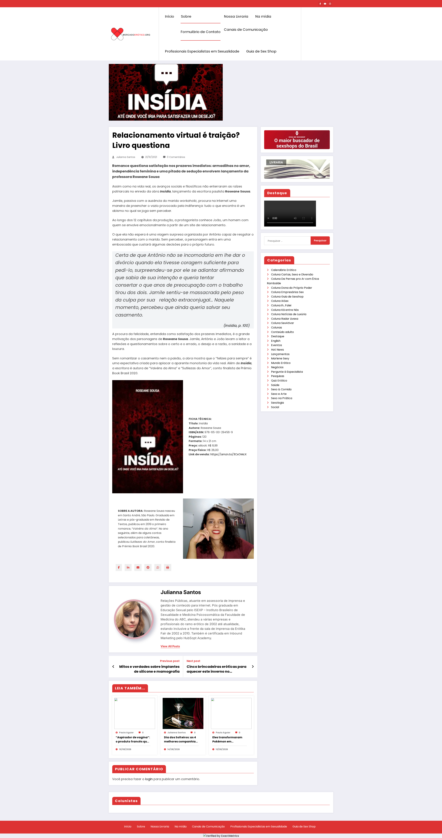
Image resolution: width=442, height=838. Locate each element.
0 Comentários (176, 157)
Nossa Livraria (236, 16)
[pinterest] (148, 567)
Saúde (275, 385)
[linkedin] (128, 567)
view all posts (170, 646)
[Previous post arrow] (113, 666)
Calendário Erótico (283, 270)
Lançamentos (280, 354)
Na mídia (263, 16)
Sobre (186, 16)
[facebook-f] (320, 4)
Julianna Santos (125, 157)
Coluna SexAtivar (282, 323)
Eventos (276, 345)
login (149, 779)
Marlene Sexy (280, 358)
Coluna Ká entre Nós (285, 310)
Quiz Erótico (279, 381)
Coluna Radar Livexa (284, 319)
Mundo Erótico (281, 363)
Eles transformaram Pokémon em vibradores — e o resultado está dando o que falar (228, 739)
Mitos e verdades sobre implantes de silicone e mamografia (149, 669)
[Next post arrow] (253, 666)
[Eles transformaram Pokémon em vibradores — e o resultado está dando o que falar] (231, 713)
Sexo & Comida (281, 389)
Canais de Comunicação (246, 29)
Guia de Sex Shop (261, 51)
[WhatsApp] (157, 567)
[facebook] (119, 567)
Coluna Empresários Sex (287, 292)
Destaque (277, 336)
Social (275, 407)
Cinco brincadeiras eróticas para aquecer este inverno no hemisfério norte (216, 669)
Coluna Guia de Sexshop (287, 297)
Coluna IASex (280, 301)
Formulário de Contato (200, 31)
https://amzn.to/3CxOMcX (228, 454)
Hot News (277, 350)
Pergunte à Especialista (287, 372)
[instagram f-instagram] (330, 4)
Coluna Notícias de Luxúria (288, 314)
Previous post (170, 661)
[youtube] (325, 4)
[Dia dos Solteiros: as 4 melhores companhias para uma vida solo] (183, 713)
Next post (193, 661)
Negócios (277, 367)
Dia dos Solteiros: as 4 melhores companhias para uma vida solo (180, 739)
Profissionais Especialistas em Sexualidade (202, 51)
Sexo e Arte (279, 394)
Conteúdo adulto (282, 332)
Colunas (276, 327)
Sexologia (277, 403)
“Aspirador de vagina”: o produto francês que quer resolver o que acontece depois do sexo (133, 739)
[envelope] (138, 567)
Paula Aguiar (126, 732)
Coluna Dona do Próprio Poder (291, 288)
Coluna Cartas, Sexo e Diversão (292, 274)
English (275, 341)
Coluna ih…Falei (281, 305)
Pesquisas (277, 376)
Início (169, 16)
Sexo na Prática (281, 398)
